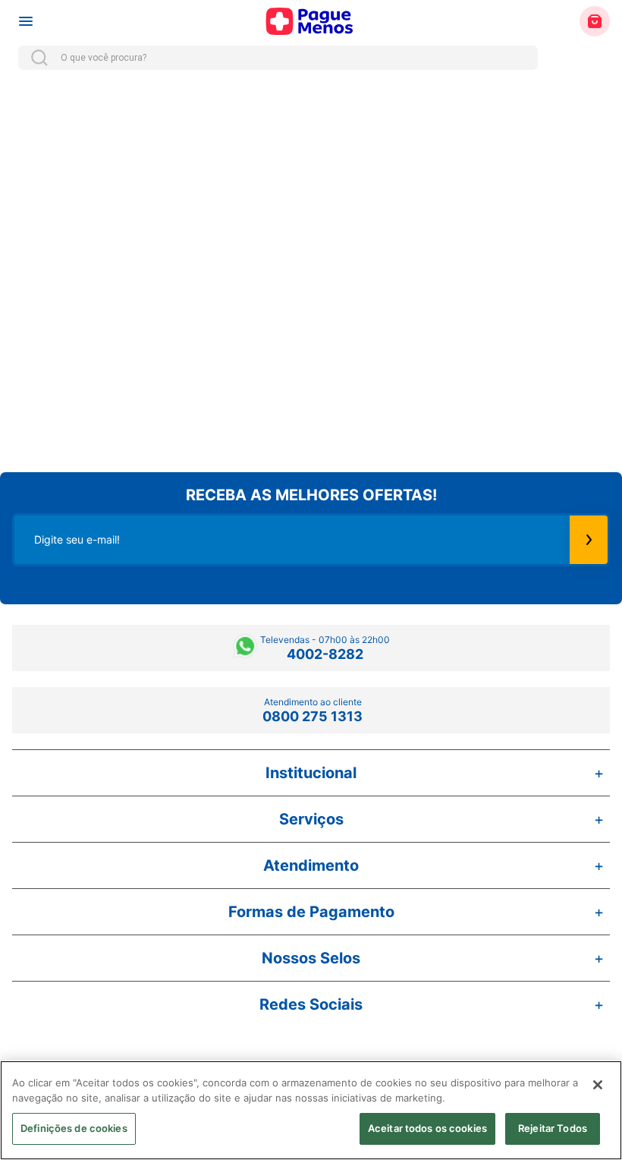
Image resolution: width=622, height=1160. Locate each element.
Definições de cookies (73, 1128)
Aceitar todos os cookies (427, 1128)
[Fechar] (597, 1085)
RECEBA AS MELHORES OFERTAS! (311, 495)
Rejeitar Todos (552, 1128)
